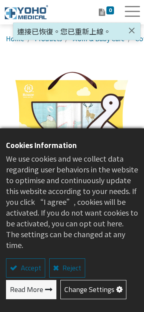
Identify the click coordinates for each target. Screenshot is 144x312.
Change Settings (89, 289)
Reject (71, 267)
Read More (26, 289)
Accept (30, 267)
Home (15, 38)
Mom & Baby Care (98, 38)
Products (48, 38)
